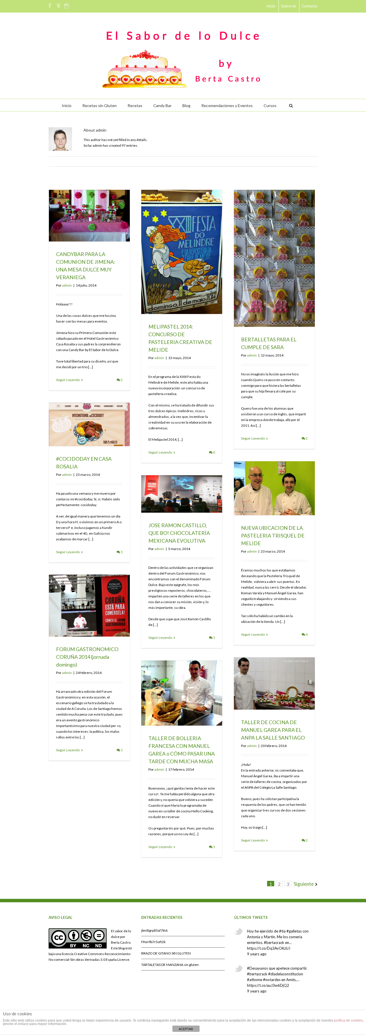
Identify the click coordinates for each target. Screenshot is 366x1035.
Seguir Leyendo (68, 380)
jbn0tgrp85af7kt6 (154, 930)
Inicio (270, 6)
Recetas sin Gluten (99, 105)
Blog (186, 105)
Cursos (270, 105)
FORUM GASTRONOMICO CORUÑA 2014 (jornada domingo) (87, 657)
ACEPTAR (186, 1029)
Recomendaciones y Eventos (227, 105)
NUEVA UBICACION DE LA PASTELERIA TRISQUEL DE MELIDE (273, 535)
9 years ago (256, 954)
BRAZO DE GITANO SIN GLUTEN (166, 953)
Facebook (50, 5)
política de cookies (348, 1020)
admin (67, 285)
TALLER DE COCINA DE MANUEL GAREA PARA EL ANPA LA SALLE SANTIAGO (273, 730)
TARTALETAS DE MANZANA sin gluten (170, 964)
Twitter (59, 5)
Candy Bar (162, 105)
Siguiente (304, 884)
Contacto (309, 6)
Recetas (135, 105)
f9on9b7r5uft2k (153, 942)
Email (314, 162)
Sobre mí (288, 6)
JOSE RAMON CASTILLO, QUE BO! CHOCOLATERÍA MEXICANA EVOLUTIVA (179, 533)
